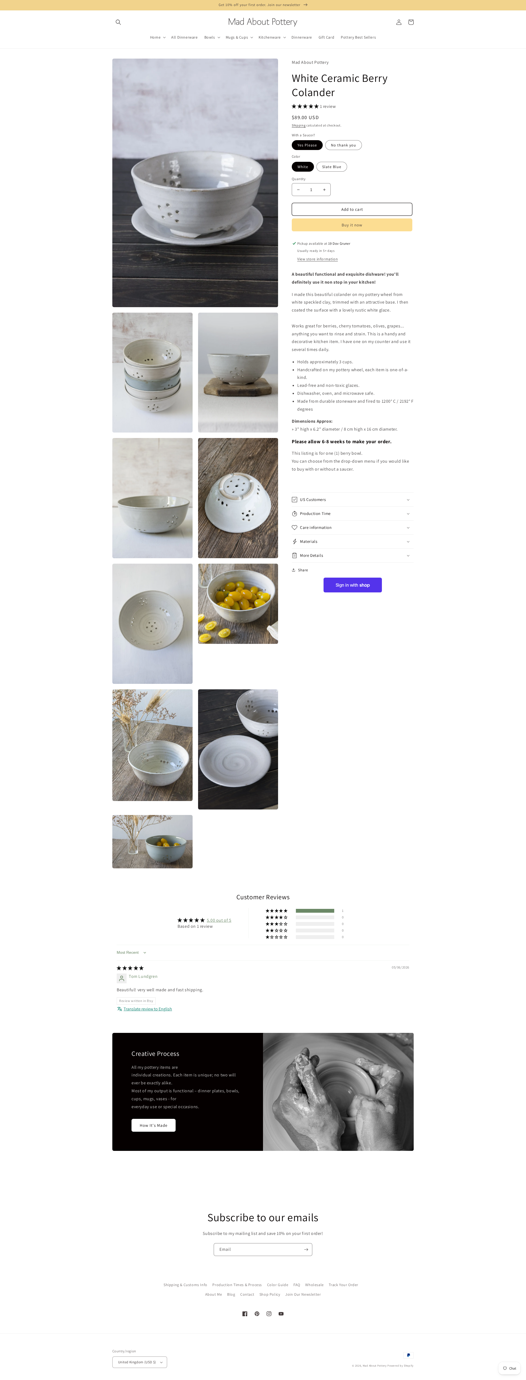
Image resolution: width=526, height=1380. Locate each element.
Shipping (299, 125)
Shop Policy (269, 1294)
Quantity (298, 179)
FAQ (296, 1284)
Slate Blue (331, 166)
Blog (231, 1294)
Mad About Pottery (375, 1365)
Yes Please (307, 145)
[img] (130, 968)
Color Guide (277, 1284)
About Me (213, 1294)
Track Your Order (343, 1284)
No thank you (343, 145)
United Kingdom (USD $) (137, 1362)
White (303, 166)
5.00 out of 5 (219, 920)
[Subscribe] (306, 1249)
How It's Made (153, 1125)
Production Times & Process (237, 1284)
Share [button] (303, 569)
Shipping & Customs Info (185, 1284)
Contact (247, 1294)
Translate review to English (148, 1009)
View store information (317, 259)
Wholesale (314, 1284)
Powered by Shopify (400, 1365)
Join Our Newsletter (303, 1294)
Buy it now (352, 224)
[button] (118, 22)
